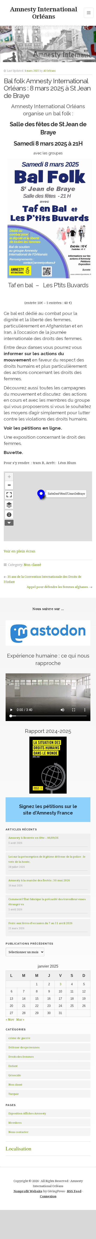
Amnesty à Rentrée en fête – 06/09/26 (33, 837)
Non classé (32, 564)
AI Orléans (49, 70)
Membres (14, 1122)
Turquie (13, 1093)
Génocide (14, 1075)
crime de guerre (19, 1038)
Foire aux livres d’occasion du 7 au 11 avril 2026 (40, 923)
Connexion (48, 1196)
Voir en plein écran (19, 551)
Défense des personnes (23, 1047)
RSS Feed (74, 1191)
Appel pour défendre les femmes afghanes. (58, 587)
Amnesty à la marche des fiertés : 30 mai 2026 (39, 880)
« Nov (10, 1019)
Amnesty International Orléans (43, 12)
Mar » (20, 1019)
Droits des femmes (21, 1056)
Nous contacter (18, 1132)
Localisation (18, 1148)
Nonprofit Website (28, 1191)
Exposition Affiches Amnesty (27, 1113)
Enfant (12, 1066)
